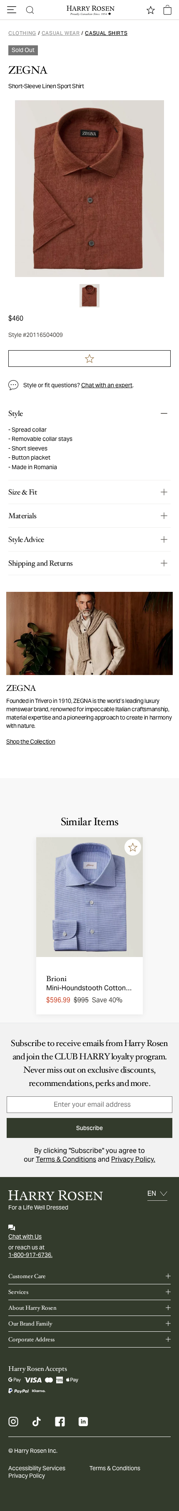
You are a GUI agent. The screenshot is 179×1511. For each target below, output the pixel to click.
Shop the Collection (30, 741)
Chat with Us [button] (25, 1236)
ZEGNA (27, 70)
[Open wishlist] (150, 10)
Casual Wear (61, 33)
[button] (11, 10)
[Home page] (89, 10)
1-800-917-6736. (30, 1255)
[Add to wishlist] (132, 847)
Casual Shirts (106, 33)
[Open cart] (167, 10)
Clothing (22, 33)
